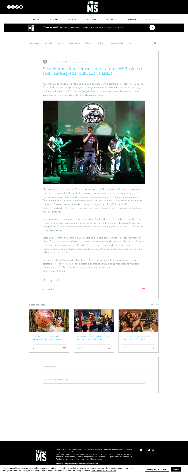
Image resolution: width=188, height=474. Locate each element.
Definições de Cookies (157, 469)
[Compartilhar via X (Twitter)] (51, 280)
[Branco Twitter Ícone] (149, 450)
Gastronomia (74, 43)
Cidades (88, 43)
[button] (155, 43)
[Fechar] (184, 469)
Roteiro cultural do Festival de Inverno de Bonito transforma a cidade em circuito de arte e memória (92, 338)
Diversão (48, 43)
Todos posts (34, 43)
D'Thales (101, 43)
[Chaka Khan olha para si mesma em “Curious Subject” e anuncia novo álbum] (138, 320)
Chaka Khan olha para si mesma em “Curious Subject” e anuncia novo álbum (136, 338)
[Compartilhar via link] (57, 280)
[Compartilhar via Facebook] (44, 280)
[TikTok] (17, 7)
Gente (60, 43)
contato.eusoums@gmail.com (85, 463)
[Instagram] (9, 7)
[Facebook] (13, 7)
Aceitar (176, 469)
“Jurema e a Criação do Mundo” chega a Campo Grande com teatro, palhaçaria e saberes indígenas (47, 338)
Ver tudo (155, 304)
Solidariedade (117, 43)
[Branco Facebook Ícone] (145, 450)
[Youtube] (21, 7)
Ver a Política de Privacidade (103, 470)
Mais (130, 43)
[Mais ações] (143, 61)
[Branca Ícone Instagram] (153, 450)
